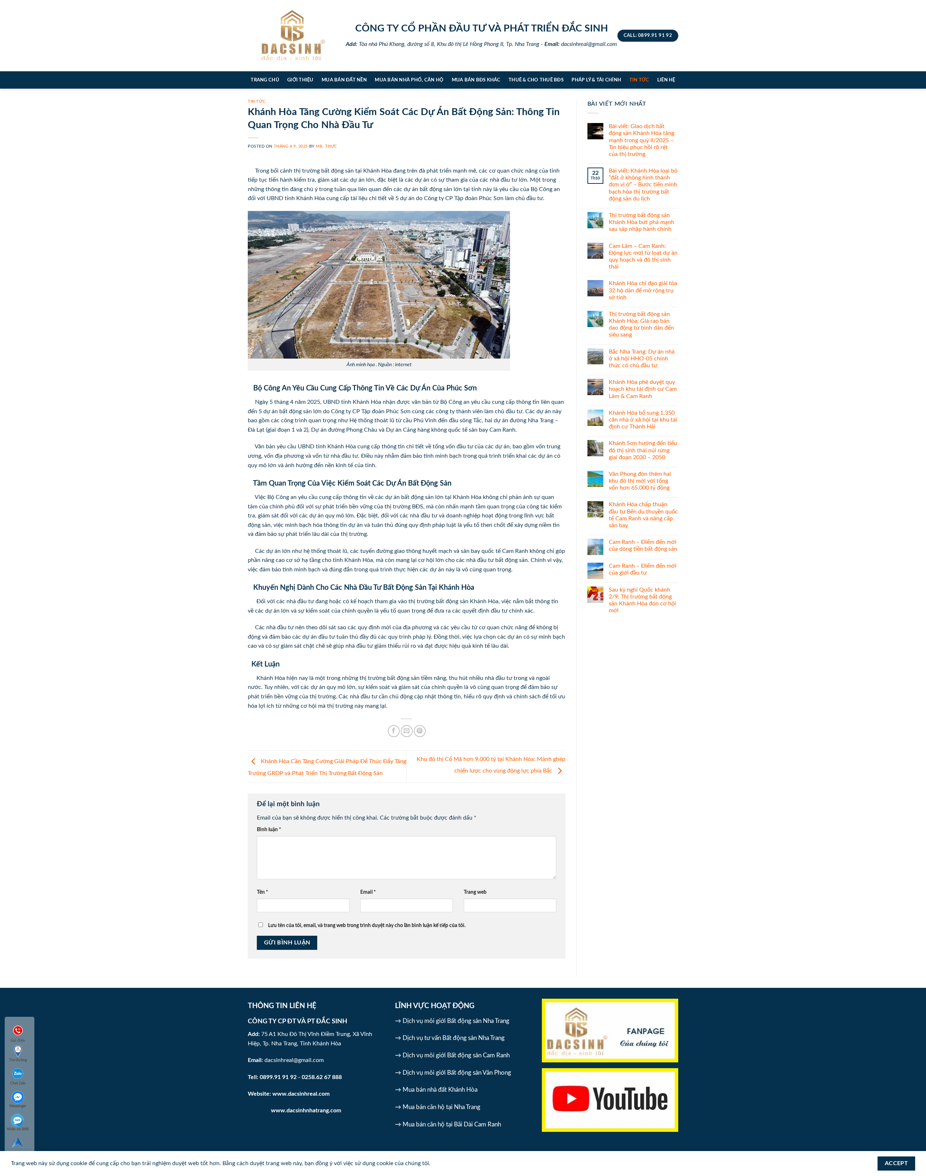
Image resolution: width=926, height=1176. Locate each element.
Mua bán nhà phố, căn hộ (409, 80)
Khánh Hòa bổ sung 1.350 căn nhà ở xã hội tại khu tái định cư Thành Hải (643, 420)
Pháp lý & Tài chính (596, 80)
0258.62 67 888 (322, 1077)
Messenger (17, 1106)
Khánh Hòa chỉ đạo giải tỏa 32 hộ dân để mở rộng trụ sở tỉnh (643, 290)
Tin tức (639, 80)
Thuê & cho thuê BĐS (536, 80)
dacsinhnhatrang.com (313, 1110)
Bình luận (269, 829)
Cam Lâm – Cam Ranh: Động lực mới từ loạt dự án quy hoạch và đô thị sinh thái (643, 256)
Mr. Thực (326, 146)
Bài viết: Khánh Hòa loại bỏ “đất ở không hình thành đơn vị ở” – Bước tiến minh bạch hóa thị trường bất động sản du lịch (643, 185)
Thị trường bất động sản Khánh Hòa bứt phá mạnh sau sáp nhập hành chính (641, 222)
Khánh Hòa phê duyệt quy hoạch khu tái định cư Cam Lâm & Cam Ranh (643, 389)
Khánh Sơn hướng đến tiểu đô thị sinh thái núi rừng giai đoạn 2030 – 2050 (643, 450)
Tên (262, 892)
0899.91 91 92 (278, 1077)
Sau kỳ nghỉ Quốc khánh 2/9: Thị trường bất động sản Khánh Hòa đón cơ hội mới (642, 600)
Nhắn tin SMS (18, 1129)
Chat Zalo (18, 1083)
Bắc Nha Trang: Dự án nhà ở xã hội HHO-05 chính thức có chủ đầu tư (642, 358)
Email (368, 892)
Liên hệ (666, 80)
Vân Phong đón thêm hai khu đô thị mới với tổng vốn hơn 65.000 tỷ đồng (640, 481)
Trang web (475, 892)
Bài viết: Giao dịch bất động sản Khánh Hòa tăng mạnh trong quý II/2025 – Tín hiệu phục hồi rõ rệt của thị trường (641, 140)
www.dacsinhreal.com (301, 1094)
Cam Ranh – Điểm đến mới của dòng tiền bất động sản (643, 545)
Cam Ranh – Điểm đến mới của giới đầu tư (642, 569)
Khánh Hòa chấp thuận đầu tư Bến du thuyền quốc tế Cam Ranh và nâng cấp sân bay (643, 515)
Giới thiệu (300, 80)
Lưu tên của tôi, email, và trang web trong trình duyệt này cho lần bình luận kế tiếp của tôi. (367, 925)
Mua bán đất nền (344, 80)
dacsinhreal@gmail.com (294, 1060)
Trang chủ (265, 80)
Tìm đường (18, 1060)
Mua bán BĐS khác (476, 80)
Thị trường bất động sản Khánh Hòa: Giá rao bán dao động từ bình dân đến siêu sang (641, 324)
